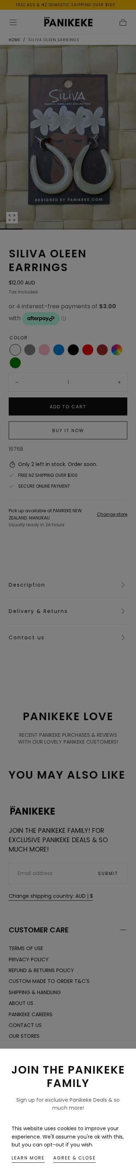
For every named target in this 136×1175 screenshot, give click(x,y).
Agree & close (74, 1158)
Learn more (28, 1158)
